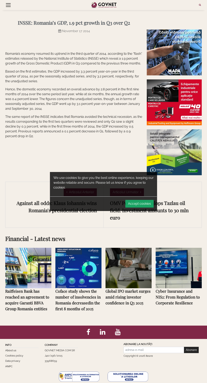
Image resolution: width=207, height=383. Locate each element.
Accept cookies (139, 204)
